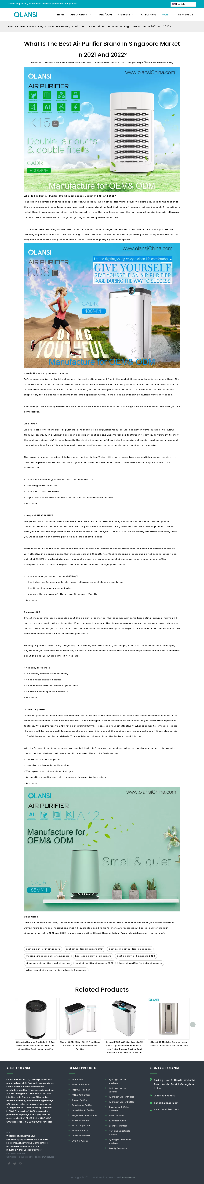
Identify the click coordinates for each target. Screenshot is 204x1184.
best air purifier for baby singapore (140, 963)
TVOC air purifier (81, 1125)
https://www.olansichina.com (130, 933)
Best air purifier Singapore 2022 (136, 955)
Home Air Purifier (81, 1135)
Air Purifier (77, 1079)
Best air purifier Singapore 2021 (84, 948)
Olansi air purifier (34, 715)
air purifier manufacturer (121, 201)
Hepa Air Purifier (80, 1130)
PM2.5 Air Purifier (81, 1094)
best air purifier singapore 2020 (95, 963)
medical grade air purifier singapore (47, 955)
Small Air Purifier (81, 1120)
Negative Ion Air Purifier (85, 1115)
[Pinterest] (20, 1163)
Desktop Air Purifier (82, 1105)
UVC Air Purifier (80, 1140)
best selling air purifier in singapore (130, 948)
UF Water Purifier (118, 1125)
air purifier (87, 617)
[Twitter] (15, 1163)
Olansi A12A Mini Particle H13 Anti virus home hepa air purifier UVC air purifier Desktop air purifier (35, 1046)
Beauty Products (118, 1148)
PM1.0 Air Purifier (81, 1089)
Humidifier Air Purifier (83, 1110)
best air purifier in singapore (43, 948)
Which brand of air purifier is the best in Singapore (56, 970)
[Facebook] (9, 1163)
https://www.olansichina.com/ (155, 62)
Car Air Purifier (80, 1100)
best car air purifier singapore (93, 955)
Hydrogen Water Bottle (121, 1101)
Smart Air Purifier (81, 1084)
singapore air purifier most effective (48, 963)
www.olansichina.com (166, 1109)
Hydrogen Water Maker (121, 1096)
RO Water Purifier (118, 1120)
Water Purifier (116, 1115)
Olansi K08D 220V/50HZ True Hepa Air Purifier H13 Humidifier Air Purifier (80, 1046)
